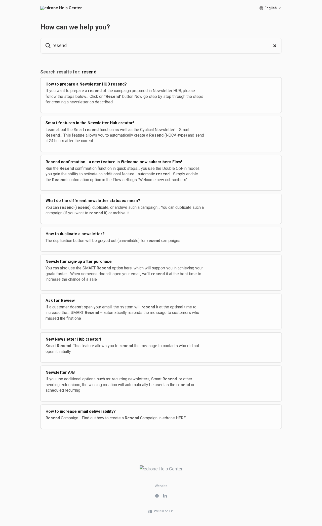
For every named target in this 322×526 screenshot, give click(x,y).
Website (161, 486)
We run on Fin (164, 511)
